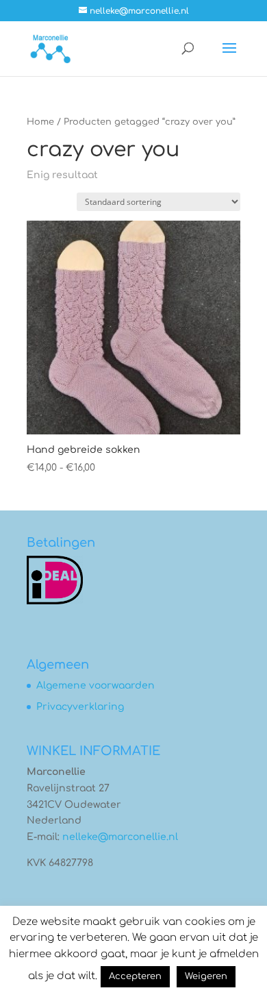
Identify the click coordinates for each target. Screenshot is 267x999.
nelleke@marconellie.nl (120, 837)
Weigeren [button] (206, 976)
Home (40, 122)
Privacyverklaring (80, 707)
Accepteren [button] (135, 976)
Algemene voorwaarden (95, 685)
